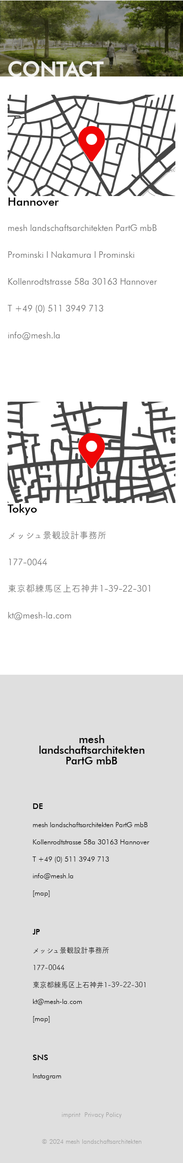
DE (38, 806)
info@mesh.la (34, 335)
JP (36, 932)
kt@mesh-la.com (40, 615)
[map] (41, 893)
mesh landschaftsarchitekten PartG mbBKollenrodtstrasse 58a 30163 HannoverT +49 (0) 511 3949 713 (91, 842)
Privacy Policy (102, 1114)
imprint (71, 1114)
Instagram (47, 1076)
